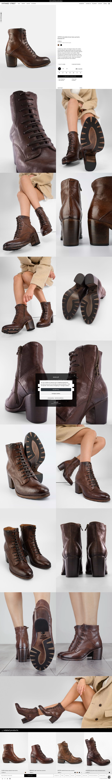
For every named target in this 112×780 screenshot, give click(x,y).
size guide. (78, 775)
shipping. (67, 775)
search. (95, 3)
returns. (72, 775)
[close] (74, 375)
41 (77, 72)
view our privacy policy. (56, 403)
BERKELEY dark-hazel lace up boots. (38, 770)
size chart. (80, 68)
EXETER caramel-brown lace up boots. (66, 770)
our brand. (33, 3)
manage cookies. (56, 393)
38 (66, 72)
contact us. (88, 3)
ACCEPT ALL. (56, 389)
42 (80, 72)
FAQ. (62, 775)
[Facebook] (4, 778)
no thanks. (56, 402)
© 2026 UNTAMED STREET (105, 778)
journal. (28, 3)
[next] (110, 746)
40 (73, 72)
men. (19, 3)
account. (100, 3)
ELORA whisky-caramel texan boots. (10, 770)
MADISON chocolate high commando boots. (95, 770)
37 (62, 72)
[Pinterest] (7, 778)
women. (23, 3)
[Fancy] (10, 778)
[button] (109, 777)
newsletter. (81, 3)
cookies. (109, 775)
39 (70, 72)
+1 (81, 772)
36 (59, 72)
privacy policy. (51, 398)
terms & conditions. (59, 398)
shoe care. (85, 775)
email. (60, 85)
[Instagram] (2, 778)
